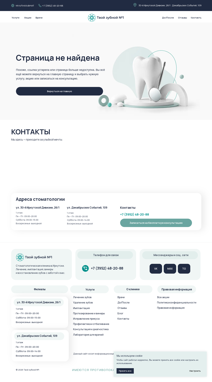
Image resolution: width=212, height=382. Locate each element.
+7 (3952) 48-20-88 (52, 5)
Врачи (121, 297)
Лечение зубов (82, 297)
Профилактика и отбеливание (91, 324)
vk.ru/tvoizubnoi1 (25, 5)
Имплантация (81, 308)
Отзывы (122, 308)
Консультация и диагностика (90, 329)
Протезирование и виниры (89, 313)
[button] (156, 223)
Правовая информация (171, 307)
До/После (123, 302)
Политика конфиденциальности (176, 302)
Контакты (123, 318)
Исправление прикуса (86, 318)
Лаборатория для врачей (88, 334)
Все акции (163, 297)
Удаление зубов (83, 302)
